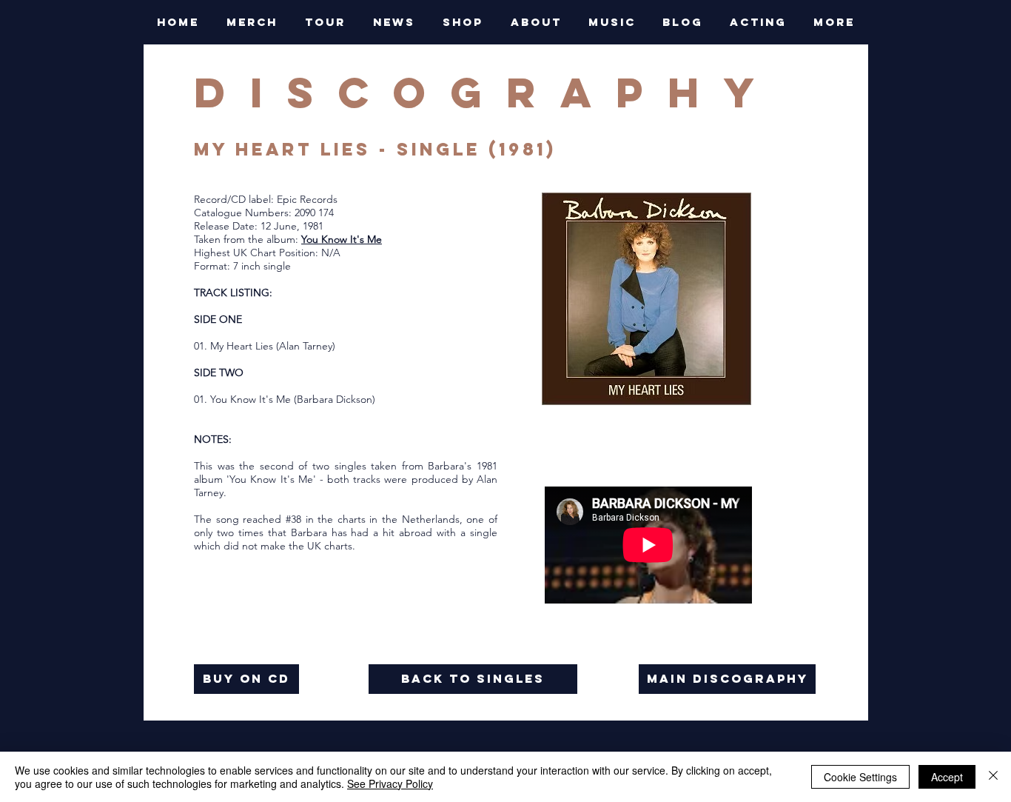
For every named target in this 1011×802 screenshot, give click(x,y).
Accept (947, 776)
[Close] (993, 776)
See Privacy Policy (390, 783)
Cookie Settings (860, 776)
